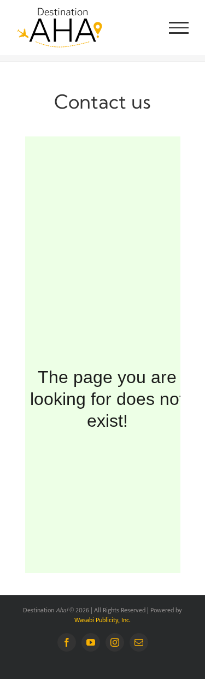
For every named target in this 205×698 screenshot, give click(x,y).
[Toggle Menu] (179, 28)
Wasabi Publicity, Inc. (102, 620)
